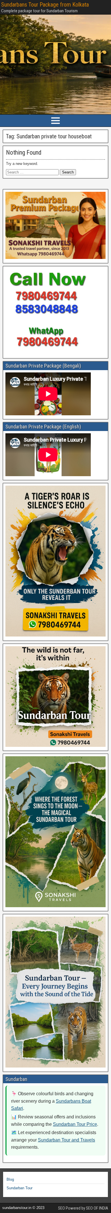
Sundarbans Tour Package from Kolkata (45, 4)
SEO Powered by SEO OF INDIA (83, 1208)
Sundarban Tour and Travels (66, 1140)
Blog (10, 1179)
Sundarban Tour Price (75, 1124)
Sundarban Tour (19, 1188)
